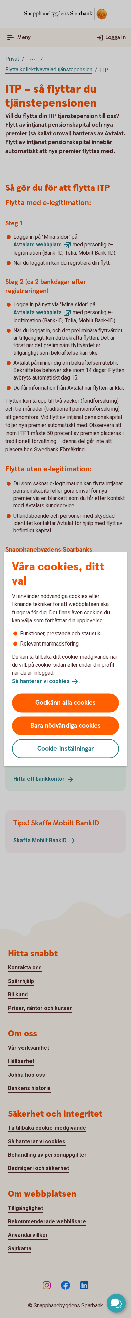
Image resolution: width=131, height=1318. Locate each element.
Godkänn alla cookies (65, 702)
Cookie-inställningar (65, 748)
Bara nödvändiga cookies (65, 725)
